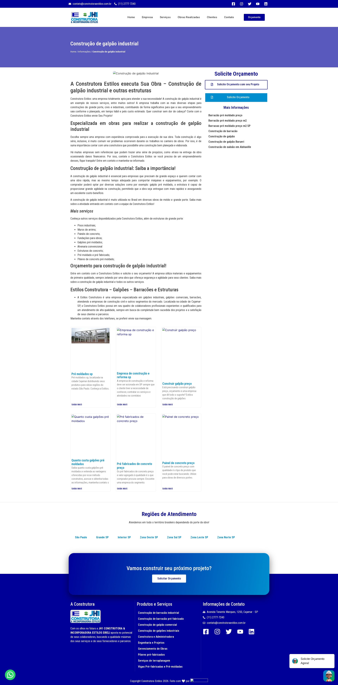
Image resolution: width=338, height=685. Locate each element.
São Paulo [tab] (81, 537)
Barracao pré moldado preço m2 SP (229, 126)
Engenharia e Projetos (151, 642)
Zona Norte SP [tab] (226, 537)
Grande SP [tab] (102, 537)
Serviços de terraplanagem (154, 660)
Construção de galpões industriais (158, 630)
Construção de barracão (222, 131)
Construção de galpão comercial (157, 624)
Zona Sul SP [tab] (174, 537)
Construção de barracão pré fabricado (161, 618)
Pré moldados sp (82, 374)
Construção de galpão (221, 136)
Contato (229, 17)
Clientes (212, 17)
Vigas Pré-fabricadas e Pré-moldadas (160, 666)
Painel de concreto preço (178, 463)
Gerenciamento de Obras (152, 648)
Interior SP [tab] (124, 537)
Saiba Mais (76, 404)
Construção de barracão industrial (158, 612)
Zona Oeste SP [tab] (149, 537)
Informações (84, 51)
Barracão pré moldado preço (225, 115)
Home (131, 17)
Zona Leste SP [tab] (199, 537)
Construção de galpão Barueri (226, 141)
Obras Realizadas (189, 17)
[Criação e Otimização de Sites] (199, 681)
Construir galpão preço (177, 383)
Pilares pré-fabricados (151, 654)
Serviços (165, 17)
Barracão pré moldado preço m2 (227, 120)
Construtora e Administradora (156, 636)
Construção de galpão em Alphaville (229, 147)
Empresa (147, 17)
